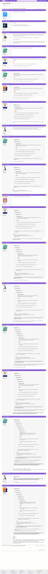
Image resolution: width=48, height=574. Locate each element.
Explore (11, 0)
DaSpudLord (5, 85)
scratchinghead (5, 196)
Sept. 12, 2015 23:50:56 (6, 283)
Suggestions (10, 8)
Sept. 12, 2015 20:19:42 (6, 46)
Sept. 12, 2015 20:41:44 (6, 57)
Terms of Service (30, 572)
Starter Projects (22, 572)
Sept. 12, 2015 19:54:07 (6, 32)
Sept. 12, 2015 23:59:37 (6, 473)
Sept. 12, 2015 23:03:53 (6, 125)
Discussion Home (5, 5)
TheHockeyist (5, 58)
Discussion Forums (5, 8)
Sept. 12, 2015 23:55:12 (6, 416)
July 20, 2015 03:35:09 (6, 10)
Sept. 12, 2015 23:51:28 (6, 324)
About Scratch (4, 572)
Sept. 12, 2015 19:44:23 (6, 21)
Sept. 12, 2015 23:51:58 (6, 370)
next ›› (45, 8)
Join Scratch (40, 0)
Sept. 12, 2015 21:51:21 (6, 84)
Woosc (4, 22)
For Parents (3, 573)
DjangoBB (43, 549)
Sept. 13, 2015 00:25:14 (6, 485)
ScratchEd (38, 572)
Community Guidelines (14, 572)
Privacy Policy (30, 573)
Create (7, 0)
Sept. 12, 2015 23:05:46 (6, 164)
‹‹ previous (36, 8)
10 (43, 8)
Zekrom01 (4, 47)
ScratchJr (38, 573)
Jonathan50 (4, 127)
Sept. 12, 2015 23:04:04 (6, 136)
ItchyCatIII (4, 33)
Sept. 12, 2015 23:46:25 (6, 207)
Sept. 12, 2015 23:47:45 (6, 242)
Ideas (14, 0)
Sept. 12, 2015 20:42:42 (6, 70)
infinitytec (4, 11)
